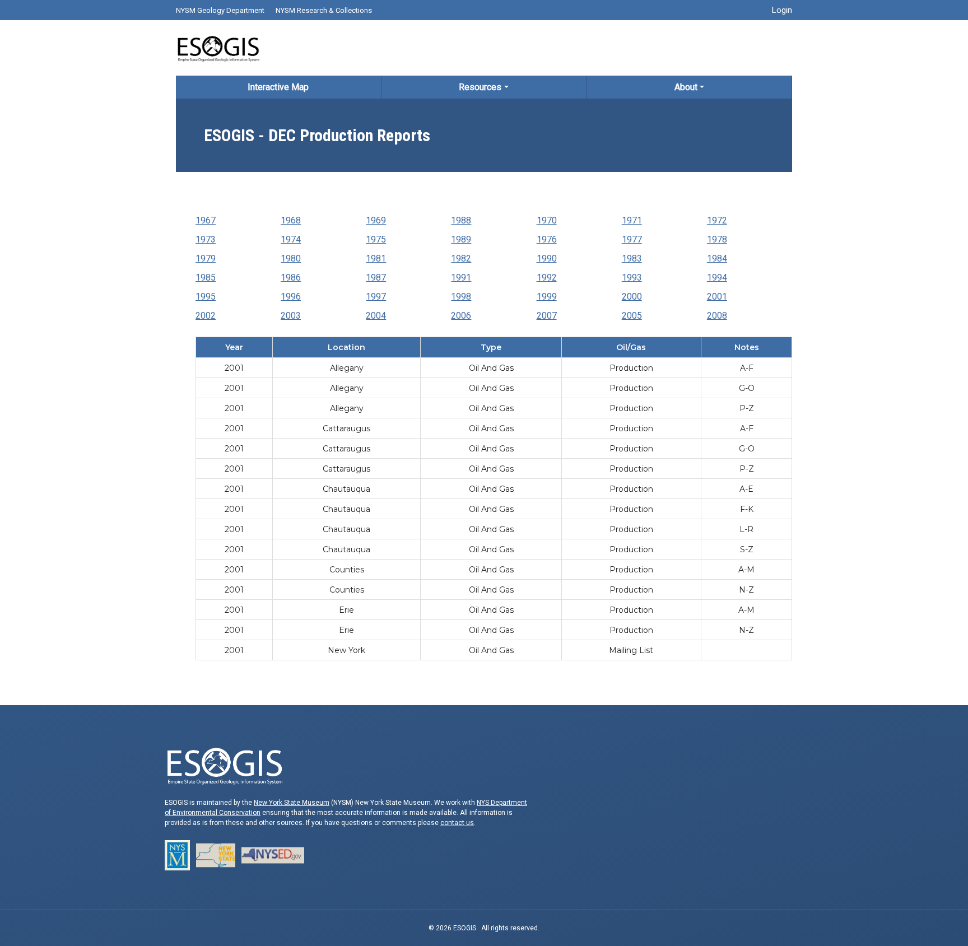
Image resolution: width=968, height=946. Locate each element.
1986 (291, 277)
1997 (376, 296)
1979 (206, 258)
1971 (632, 220)
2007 (547, 315)
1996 (291, 296)
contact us (457, 823)
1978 (717, 239)
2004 (376, 315)
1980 (291, 258)
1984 (717, 258)
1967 (206, 220)
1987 (376, 277)
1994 (717, 277)
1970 (547, 220)
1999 (547, 296)
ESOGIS (218, 48)
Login (782, 10)
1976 (547, 239)
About (685, 87)
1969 (376, 220)
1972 (717, 220)
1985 (206, 277)
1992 (547, 277)
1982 (461, 258)
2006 (461, 315)
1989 (461, 239)
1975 (376, 239)
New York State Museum (291, 803)
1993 (632, 277)
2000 (632, 296)
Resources (480, 87)
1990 (547, 258)
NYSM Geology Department (220, 10)
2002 (206, 315)
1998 (461, 296)
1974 (291, 239)
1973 (206, 239)
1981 (376, 258)
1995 (206, 296)
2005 (632, 315)
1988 (461, 220)
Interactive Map (278, 87)
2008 (717, 315)
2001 (717, 296)
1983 (632, 258)
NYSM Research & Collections (324, 10)
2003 (291, 315)
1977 (632, 239)
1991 (461, 277)
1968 (291, 220)
